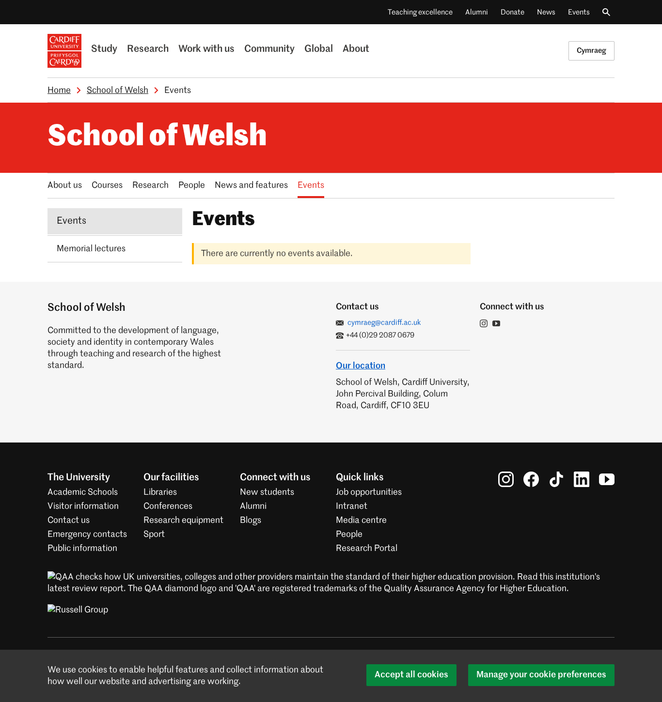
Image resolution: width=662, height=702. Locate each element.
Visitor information (83, 506)
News (546, 12)
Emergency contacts (87, 534)
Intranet (351, 506)
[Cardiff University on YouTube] (607, 479)
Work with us (206, 49)
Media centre (361, 520)
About (356, 49)
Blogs (250, 520)
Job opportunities (369, 492)
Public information (82, 548)
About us (64, 185)
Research (148, 49)
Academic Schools (82, 492)
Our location (360, 366)
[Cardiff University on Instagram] (506, 479)
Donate (512, 12)
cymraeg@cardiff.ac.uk (384, 322)
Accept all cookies (411, 675)
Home (59, 90)
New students (267, 492)
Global (318, 49)
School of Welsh (117, 90)
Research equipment (183, 520)
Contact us (68, 520)
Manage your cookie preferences (541, 675)
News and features (251, 185)
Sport (154, 534)
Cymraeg (591, 50)
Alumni (476, 12)
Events (579, 12)
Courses (107, 185)
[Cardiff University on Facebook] (531, 479)
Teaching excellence (420, 12)
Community (269, 49)
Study (104, 49)
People (191, 185)
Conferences (167, 506)
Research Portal (366, 548)
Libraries (160, 492)
